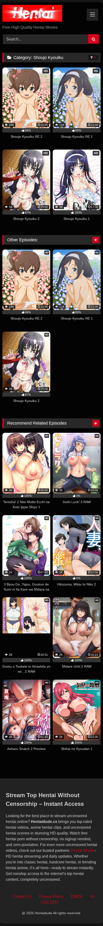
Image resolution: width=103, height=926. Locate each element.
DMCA (76, 896)
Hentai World (82, 850)
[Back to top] (88, 911)
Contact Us (21, 896)
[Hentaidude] (42, 14)
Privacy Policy (51, 896)
